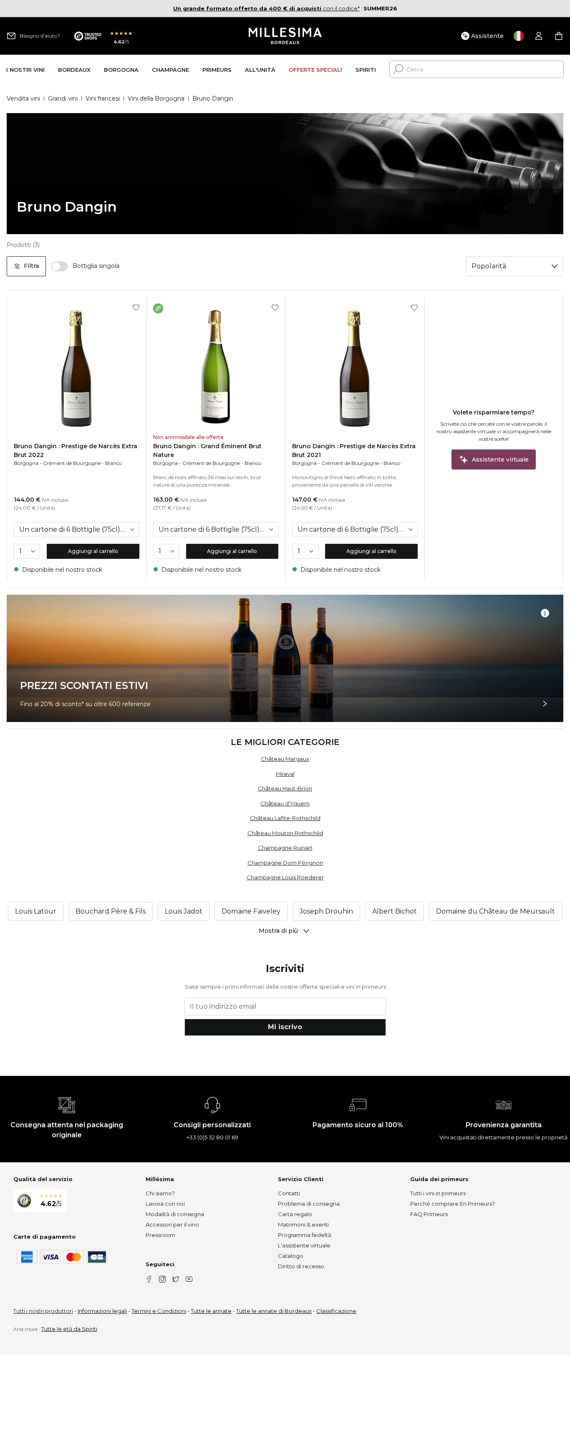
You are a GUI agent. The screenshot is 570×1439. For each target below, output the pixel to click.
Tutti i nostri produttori (43, 1311)
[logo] (285, 35)
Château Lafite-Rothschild (285, 818)
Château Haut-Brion (285, 788)
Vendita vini (23, 98)
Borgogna (26, 463)
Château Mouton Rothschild (285, 833)
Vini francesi (103, 98)
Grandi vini (63, 98)
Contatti (289, 1193)
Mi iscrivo (285, 1027)
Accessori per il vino (172, 1224)
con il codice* (266, 8)
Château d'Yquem (285, 803)
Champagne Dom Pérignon (285, 862)
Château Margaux (285, 758)
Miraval (285, 773)
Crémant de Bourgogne (72, 463)
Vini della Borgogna (156, 98)
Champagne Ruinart (285, 847)
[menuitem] (25, 69)
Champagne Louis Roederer (285, 877)
